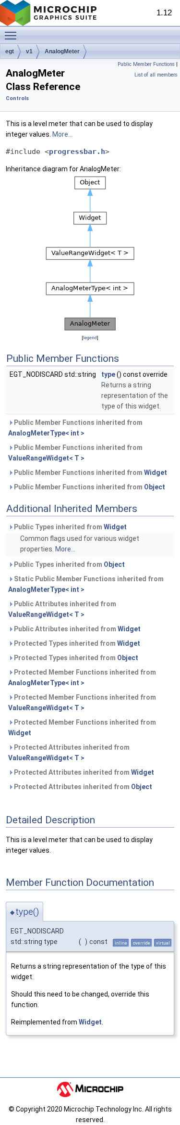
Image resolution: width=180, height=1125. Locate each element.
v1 (29, 51)
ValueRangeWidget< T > (46, 458)
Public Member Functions (146, 64)
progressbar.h (77, 151)
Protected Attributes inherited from (69, 752)
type (108, 374)
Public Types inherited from (69, 527)
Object (154, 487)
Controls (17, 98)
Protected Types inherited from (76, 643)
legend (90, 337)
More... (62, 134)
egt (9, 51)
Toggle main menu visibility (12, 35)
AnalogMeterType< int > (46, 433)
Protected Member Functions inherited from (82, 677)
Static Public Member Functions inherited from (86, 584)
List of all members (156, 75)
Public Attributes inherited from (62, 609)
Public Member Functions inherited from (75, 428)
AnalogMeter (62, 51)
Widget (155, 472)
